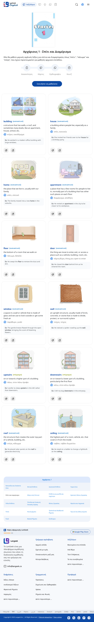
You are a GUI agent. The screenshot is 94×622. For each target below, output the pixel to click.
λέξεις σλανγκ (9, 580)
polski (85, 612)
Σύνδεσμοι (52, 519)
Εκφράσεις (8, 574)
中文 (72, 612)
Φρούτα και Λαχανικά (77, 503)
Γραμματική (41, 574)
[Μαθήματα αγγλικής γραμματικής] (39, 4)
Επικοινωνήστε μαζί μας (45, 554)
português (58, 612)
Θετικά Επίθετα (32, 487)
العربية (19, 612)
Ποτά (7, 512)
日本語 (66, 612)
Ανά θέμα (71, 550)
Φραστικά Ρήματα (11, 589)
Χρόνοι (38, 589)
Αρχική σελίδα (41, 545)
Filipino (26, 612)
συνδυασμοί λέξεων (11, 584)
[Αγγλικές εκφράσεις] (45, 4)
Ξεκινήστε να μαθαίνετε (47, 84)
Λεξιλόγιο (72, 539)
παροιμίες (7, 594)
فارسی (33, 612)
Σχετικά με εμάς (42, 550)
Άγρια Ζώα (73, 487)
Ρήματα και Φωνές (43, 594)
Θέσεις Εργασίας (54, 503)
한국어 (79, 612)
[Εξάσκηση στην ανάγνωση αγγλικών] (55, 4)
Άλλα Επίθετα (10, 503)
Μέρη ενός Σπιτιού (33, 495)
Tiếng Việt (6, 612)
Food (7, 519)
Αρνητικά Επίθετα (54, 487)
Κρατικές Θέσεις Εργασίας (78, 495)
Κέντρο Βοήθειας (42, 559)
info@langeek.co (14, 566)
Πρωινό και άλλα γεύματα (78, 512)
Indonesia (41, 612)
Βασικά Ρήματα (32, 519)
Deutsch (49, 612)
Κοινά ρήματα (31, 512)
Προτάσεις (40, 580)
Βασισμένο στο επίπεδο (77, 545)
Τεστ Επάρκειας (73, 554)
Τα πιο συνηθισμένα (75, 559)
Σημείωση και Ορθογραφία (46, 584)
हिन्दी (13, 612)
